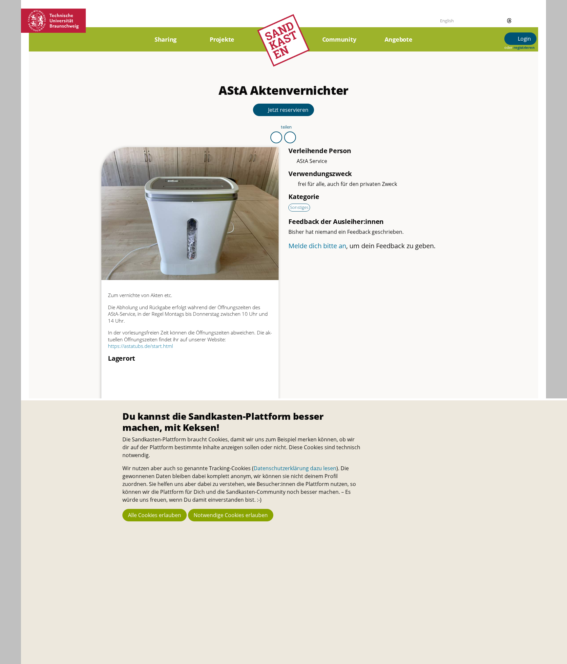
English (447, 21)
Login (523, 38)
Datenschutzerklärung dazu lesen (295, 468)
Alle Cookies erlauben (154, 515)
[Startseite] (283, 47)
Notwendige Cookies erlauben (231, 515)
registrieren (524, 47)
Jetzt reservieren (287, 109)
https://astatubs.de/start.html (140, 346)
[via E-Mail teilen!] (290, 137)
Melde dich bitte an (317, 245)
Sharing (166, 39)
